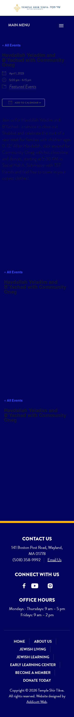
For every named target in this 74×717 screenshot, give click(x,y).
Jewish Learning (32, 657)
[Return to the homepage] (37, 8)
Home (19, 641)
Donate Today (37, 680)
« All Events (11, 45)
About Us (43, 641)
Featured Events (22, 86)
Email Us (54, 560)
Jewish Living (33, 649)
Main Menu (19, 25)
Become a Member (33, 672)
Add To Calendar (26, 103)
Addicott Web (37, 701)
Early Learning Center (33, 665)
